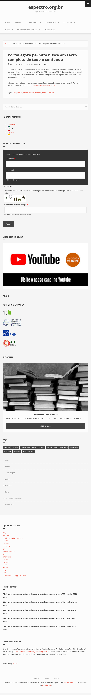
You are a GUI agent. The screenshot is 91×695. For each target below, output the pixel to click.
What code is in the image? (16, 205)
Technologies (32, 22)
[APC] (45, 343)
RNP (4, 573)
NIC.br (5, 567)
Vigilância (17, 451)
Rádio (56, 447)
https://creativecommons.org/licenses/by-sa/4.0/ (31, 651)
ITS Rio (5, 559)
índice (19, 93)
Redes (34, 447)
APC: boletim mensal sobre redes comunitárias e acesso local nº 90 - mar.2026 (39, 626)
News (7, 30)
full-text (38, 93)
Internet (49, 447)
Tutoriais (41, 447)
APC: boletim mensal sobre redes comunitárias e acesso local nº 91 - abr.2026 (39, 618)
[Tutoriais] (45, 387)
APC (4, 533)
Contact (57, 678)
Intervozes (7, 557)
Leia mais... (45, 425)
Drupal (15, 663)
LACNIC (6, 562)
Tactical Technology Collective (14, 575)
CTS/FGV (6, 543)
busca (25, 93)
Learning (68, 22)
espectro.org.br (45, 7)
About (18, 22)
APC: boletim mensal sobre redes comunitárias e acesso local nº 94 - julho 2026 (40, 602)
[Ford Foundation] (45, 304)
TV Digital (15, 447)
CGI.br (5, 541)
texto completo (48, 93)
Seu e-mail (11, 170)
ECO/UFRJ (6, 546)
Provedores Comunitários (46, 414)
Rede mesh (64, 447)
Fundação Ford (9, 551)
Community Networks (27, 30)
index (14, 93)
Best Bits (6, 535)
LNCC (5, 565)
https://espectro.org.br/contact (43, 85)
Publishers (50, 30)
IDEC (5, 554)
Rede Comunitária (28, 451)
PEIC (4, 570)
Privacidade (7, 451)
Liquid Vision (46, 685)
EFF (4, 549)
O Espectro (35, 678)
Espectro (7, 447)
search (31, 93)
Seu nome (10, 159)
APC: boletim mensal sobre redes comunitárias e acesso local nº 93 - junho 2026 (40, 594)
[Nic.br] (45, 312)
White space (74, 447)
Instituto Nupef (68, 683)
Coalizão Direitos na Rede (13, 538)
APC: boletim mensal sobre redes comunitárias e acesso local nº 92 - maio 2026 (39, 610)
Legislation (51, 22)
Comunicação (25, 447)
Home (7, 22)
